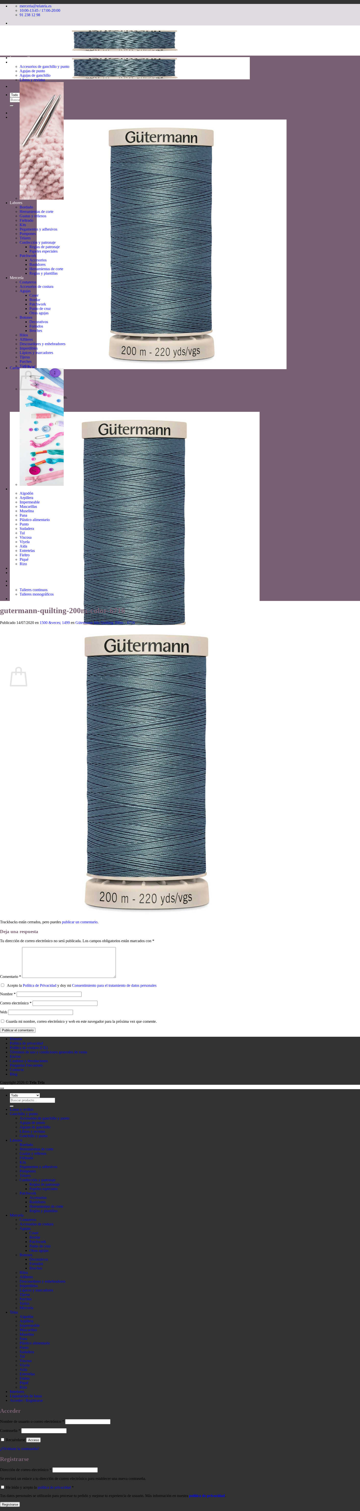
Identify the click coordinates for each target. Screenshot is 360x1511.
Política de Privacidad (39, 985)
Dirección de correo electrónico (25, 1470)
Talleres (16, 585)
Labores (16, 203)
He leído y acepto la (39, 1487)
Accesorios (38, 260)
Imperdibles (29, 348)
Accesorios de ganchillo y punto (44, 66)
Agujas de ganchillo (35, 75)
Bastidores (37, 264)
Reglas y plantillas (43, 273)
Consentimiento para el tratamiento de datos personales (114, 985)
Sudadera (27, 528)
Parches (26, 361)
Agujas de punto (32, 71)
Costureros (28, 282)
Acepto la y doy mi (80, 985)
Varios (24, 366)
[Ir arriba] (2, 1088)
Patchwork (28, 256)
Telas (14, 489)
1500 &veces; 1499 (55, 623)
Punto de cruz (40, 308)
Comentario (10, 977)
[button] (148, 368)
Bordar (34, 300)
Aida (23, 546)
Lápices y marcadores (36, 353)
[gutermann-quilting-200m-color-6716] (147, 917)
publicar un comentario (79, 922)
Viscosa (26, 537)
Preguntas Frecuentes (26, 1065)
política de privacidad (54, 1487)
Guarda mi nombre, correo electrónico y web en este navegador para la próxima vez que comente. (81, 1021)
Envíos (15, 1056)
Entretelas (27, 550)
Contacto (17, 1070)
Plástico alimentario (35, 520)
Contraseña (10, 1430)
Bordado (26, 207)
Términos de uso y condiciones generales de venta (48, 1052)
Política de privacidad (26, 1043)
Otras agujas (38, 313)
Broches (35, 331)
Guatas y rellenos (33, 216)
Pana (23, 515)
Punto (24, 524)
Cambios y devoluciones (29, 1061)
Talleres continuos (34, 590)
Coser (33, 295)
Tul (22, 533)
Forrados (36, 326)
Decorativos (38, 322)
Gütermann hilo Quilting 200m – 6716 (105, 623)
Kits (23, 225)
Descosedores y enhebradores (42, 344)
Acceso (33, 1440)
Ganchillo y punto (24, 62)
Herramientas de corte (36, 211)
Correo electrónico (16, 1003)
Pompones (28, 234)
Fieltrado (26, 220)
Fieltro (25, 555)
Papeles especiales (43, 251)
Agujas (25, 291)
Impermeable (30, 502)
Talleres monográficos (37, 594)
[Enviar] (12, 106)
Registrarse (10, 1504)
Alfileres (26, 339)
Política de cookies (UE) (29, 1048)
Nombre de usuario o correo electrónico (32, 1421)
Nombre (8, 994)
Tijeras (25, 357)
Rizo (23, 564)
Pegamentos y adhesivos (38, 229)
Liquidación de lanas (26, 573)
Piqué (24, 559)
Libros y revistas (32, 80)
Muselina (27, 511)
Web (3, 1012)
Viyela (25, 542)
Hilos (24, 335)
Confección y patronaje (38, 242)
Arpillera (26, 498)
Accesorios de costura (36, 286)
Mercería (17, 278)
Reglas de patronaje (44, 247)
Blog (13, 1074)
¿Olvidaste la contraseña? (19, 1449)
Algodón (26, 493)
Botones (26, 317)
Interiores (17, 568)
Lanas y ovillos (21, 58)
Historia (16, 599)
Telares (25, 238)
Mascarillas (28, 506)
